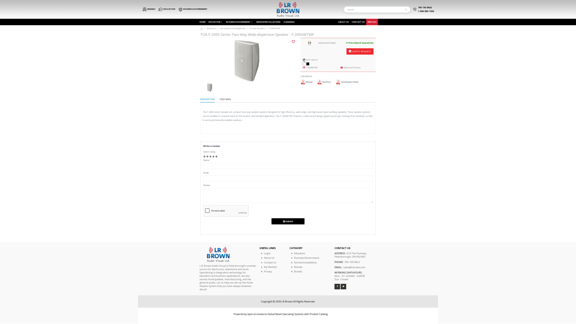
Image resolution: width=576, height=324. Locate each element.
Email (205, 172)
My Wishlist (270, 267)
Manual (309, 82)
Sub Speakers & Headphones (233, 28)
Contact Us (270, 262)
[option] (248, 60)
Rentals (372, 22)
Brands (298, 271)
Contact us (358, 22)
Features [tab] (225, 99)
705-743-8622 (425, 7)
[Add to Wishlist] (293, 42)
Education (214, 22)
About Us (343, 22)
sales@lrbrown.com (354, 267)
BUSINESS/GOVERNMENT (195, 9)
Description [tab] (207, 99)
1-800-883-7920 (426, 11)
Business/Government (238, 22)
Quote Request (361, 51)
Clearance (289, 22)
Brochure (326, 82)
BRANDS (151, 9)
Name (206, 160)
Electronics (211, 28)
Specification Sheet (349, 82)
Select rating (209, 151)
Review (206, 185)
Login (267, 253)
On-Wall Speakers (257, 28)
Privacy (268, 271)
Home (203, 22)
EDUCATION (169, 9)
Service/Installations (268, 22)
